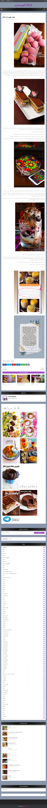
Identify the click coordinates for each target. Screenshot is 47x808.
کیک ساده (9, 748)
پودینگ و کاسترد (24, 569)
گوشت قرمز (23, 694)
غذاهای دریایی (24, 651)
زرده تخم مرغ (23, 603)
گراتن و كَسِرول (23, 690)
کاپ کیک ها (23, 675)
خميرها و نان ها (24, 593)
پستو (24, 567)
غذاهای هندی (23, 665)
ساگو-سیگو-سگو (23, 607)
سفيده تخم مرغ (23, 615)
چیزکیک (24, 587)
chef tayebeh (5, 19)
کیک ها (23, 688)
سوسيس (23, 623)
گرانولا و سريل (23, 692)
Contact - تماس (10, 1)
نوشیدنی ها (23, 716)
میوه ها (23, 708)
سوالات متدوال (24, 617)
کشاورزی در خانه (23, 684)
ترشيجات (23, 579)
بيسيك (23, 559)
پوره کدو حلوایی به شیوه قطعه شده (14, 765)
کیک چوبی (23, 686)
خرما (23, 591)
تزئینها (23, 581)
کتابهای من (23, 677)
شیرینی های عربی (24, 633)
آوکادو (23, 549)
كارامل (23, 669)
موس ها (23, 706)
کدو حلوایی (23, 679)
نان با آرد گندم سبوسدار (21, 383)
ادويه (23, 551)
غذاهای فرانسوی (23, 659)
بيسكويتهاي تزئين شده (24, 557)
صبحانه (23, 637)
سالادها (24, 609)
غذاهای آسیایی (23, 641)
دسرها (23, 597)
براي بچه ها (24, 553)
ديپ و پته (23, 601)
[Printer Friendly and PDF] (8, 361)
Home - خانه (3, 1)
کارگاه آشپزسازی (23, 5)
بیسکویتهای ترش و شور (23, 563)
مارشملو (23, 698)
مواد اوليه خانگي (23, 704)
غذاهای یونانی (23, 667)
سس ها (23, 613)
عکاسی (23, 639)
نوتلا (24, 712)
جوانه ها (23, 585)
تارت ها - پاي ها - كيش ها (23, 577)
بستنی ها (24, 555)
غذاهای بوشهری (24, 649)
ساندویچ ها (23, 611)
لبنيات (23, 696)
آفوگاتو (32, 383)
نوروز (23, 714)
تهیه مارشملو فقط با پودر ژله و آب (13, 770)
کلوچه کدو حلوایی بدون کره (12, 737)
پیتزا (23, 575)
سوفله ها (23, 625)
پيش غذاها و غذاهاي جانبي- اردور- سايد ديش (23, 573)
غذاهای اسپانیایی (23, 643)
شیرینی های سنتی (23, 631)
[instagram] (45, 1)
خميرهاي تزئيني (23, 595)
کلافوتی (9, 775)
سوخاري (24, 621)
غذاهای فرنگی (23, 661)
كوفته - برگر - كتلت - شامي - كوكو (24, 673)
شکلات (23, 627)
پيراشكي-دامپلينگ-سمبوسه (23, 571)
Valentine (23, 547)
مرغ (24, 702)
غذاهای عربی (23, 657)
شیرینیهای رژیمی (23, 635)
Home (3, 14)
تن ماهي (23, 583)
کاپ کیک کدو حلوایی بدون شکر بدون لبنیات (15, 732)
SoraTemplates (26, 806)
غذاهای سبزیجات (24, 655)
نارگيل (23, 710)
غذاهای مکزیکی (23, 663)
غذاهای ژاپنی (23, 653)
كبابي (23, 671)
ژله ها (23, 605)
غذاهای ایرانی (23, 647)
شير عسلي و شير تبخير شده (23, 629)
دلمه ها (23, 599)
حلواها (23, 589)
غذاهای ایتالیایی (23, 645)
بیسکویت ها (23, 561)
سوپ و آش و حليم (23, 619)
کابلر (9, 754)
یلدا (23, 718)
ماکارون (23, 700)
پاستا (23, 565)
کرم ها (23, 682)
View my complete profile (12, 398)
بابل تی (3, 383)
